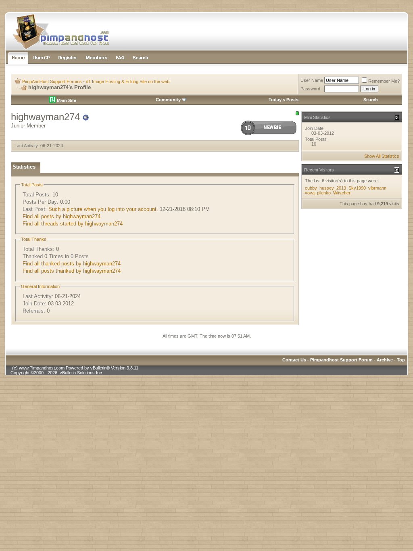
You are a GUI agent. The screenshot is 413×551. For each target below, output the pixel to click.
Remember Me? (384, 81)
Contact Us (294, 359)
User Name (311, 80)
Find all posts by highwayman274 (61, 216)
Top (401, 359)
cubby (311, 188)
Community (168, 99)
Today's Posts (283, 99)
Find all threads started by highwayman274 (73, 224)
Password (310, 88)
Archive (385, 359)
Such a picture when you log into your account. (103, 209)
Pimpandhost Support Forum (341, 359)
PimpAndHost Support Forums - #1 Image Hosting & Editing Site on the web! (96, 81)
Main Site (66, 100)
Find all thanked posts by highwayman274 (72, 264)
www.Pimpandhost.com (42, 367)
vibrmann (377, 188)
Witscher (341, 192)
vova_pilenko (318, 192)
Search (370, 99)
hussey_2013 (332, 188)
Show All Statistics (381, 156)
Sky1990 (357, 188)
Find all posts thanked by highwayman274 (72, 271)
